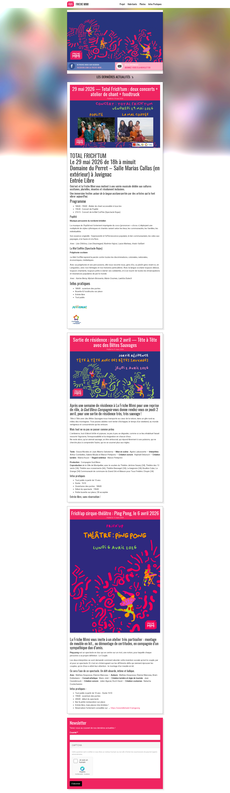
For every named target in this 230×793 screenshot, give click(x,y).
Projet (122, 4)
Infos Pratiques (155, 4)
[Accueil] (71, 4)
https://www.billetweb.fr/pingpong (125, 708)
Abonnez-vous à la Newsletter (137, 67)
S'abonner (75, 783)
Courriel (74, 732)
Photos (143, 4)
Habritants (132, 4)
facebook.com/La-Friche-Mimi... (90, 67)
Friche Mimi (82, 4)
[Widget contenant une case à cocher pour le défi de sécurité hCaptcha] (82, 766)
